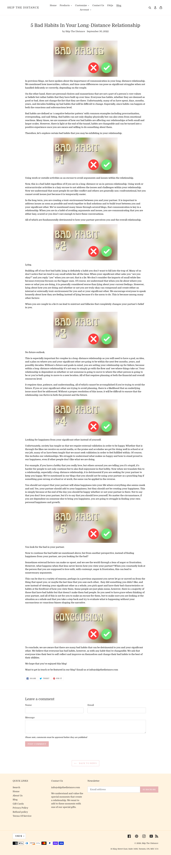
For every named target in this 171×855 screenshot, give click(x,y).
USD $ (18, 836)
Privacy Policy (20, 808)
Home (16, 791)
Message (30, 717)
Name (28, 705)
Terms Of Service (22, 816)
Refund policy (20, 812)
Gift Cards (18, 803)
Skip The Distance (23, 7)
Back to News (87, 763)
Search (16, 787)
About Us (18, 795)
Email (91, 705)
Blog (15, 799)
